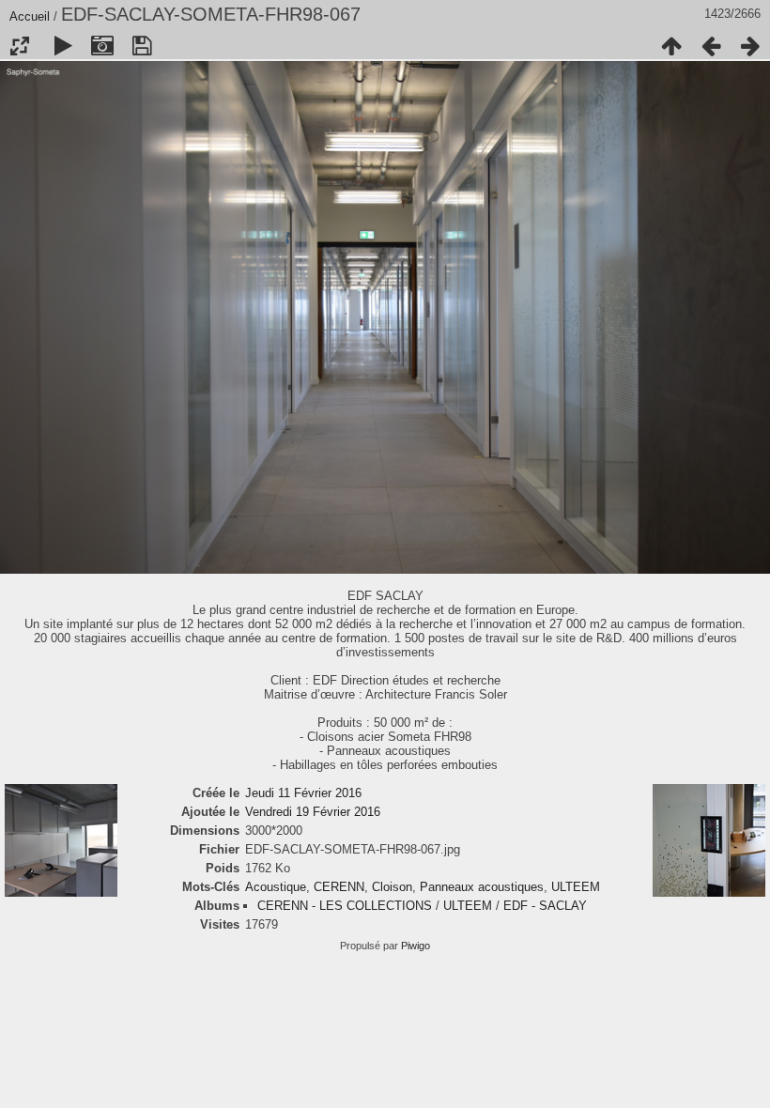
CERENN (339, 887)
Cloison (392, 887)
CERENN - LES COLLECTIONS (344, 906)
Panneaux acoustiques (482, 887)
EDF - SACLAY (545, 906)
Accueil (29, 16)
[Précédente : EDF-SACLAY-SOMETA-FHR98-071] (711, 46)
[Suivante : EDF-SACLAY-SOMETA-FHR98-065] (750, 46)
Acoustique (275, 887)
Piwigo (415, 945)
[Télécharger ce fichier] (142, 46)
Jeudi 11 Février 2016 (303, 793)
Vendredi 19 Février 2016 (312, 812)
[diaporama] (63, 46)
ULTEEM (575, 887)
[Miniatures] (671, 46)
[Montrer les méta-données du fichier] (102, 46)
